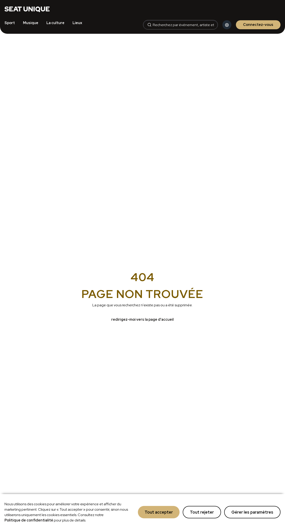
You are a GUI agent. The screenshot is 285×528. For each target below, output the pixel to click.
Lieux (77, 22)
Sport (10, 22)
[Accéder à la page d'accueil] (27, 9)
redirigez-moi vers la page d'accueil (142, 319)
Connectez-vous (258, 24)
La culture (55, 22)
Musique (30, 22)
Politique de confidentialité (29, 520)
